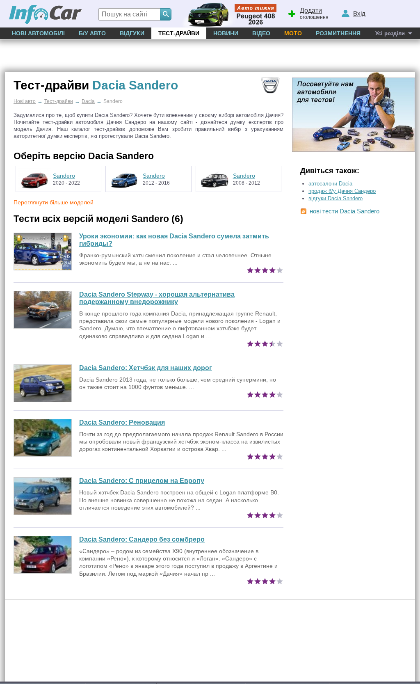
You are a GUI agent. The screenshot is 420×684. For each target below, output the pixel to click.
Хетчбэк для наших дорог (145, 367)
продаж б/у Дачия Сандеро (342, 191)
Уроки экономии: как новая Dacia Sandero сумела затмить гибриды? (174, 240)
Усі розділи (390, 33)
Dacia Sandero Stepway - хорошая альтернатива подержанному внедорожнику (157, 298)
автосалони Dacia (330, 184)
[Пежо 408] (227, 13)
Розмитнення (338, 33)
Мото (293, 33)
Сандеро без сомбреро (142, 539)
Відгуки (132, 33)
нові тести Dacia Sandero (344, 211)
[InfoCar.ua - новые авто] (45, 15)
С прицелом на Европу (141, 480)
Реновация (122, 422)
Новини (225, 33)
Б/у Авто (92, 33)
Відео (261, 33)
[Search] (165, 14)
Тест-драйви (178, 33)
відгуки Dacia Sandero (335, 198)
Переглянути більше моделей (54, 202)
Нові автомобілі (38, 33)
